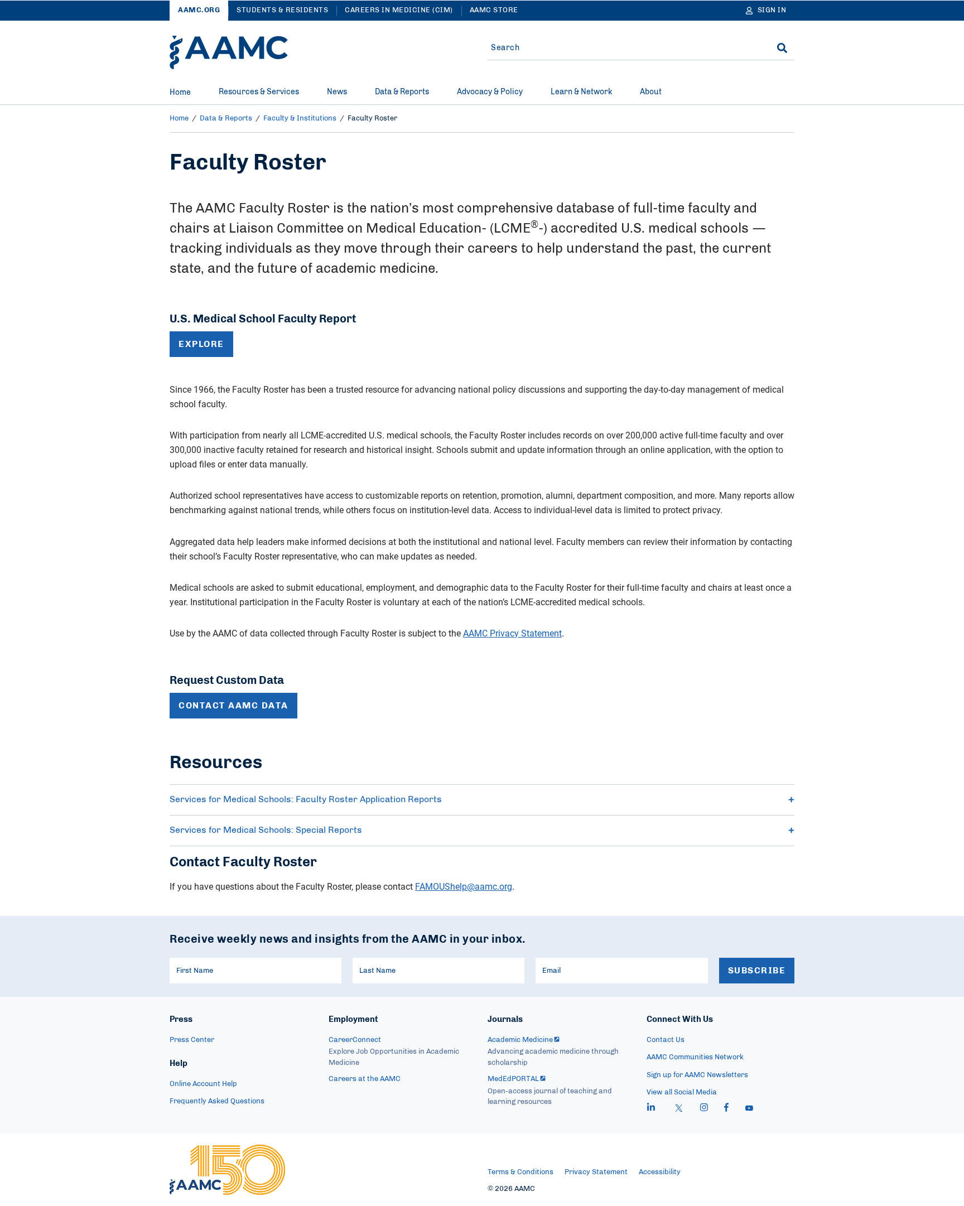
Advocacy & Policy (490, 92)
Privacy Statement (596, 1172)
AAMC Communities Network (695, 1057)
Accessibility (660, 1172)
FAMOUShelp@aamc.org (463, 886)
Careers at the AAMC (365, 1079)
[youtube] (749, 1108)
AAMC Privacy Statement (512, 633)
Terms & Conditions (520, 1172)
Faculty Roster (372, 118)
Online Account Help (203, 1084)
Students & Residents (282, 10)
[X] (678, 1108)
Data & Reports (402, 92)
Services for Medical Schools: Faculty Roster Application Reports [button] (306, 799)
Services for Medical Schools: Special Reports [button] (266, 830)
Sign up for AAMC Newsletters (697, 1075)
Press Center (192, 1040)
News (337, 92)
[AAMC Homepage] (227, 1170)
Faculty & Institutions (299, 118)
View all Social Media (682, 1092)
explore (201, 344)
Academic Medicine (520, 1040)
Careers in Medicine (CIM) (399, 10)
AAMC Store (494, 10)
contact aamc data (233, 705)
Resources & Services (259, 92)
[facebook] (726, 1108)
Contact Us (666, 1040)
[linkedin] (651, 1108)
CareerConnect (355, 1040)
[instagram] (704, 1108)
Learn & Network (581, 92)
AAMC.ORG (199, 10)
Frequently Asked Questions (217, 1101)
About (651, 92)
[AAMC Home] (229, 52)
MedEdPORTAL (513, 1079)
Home (180, 93)
